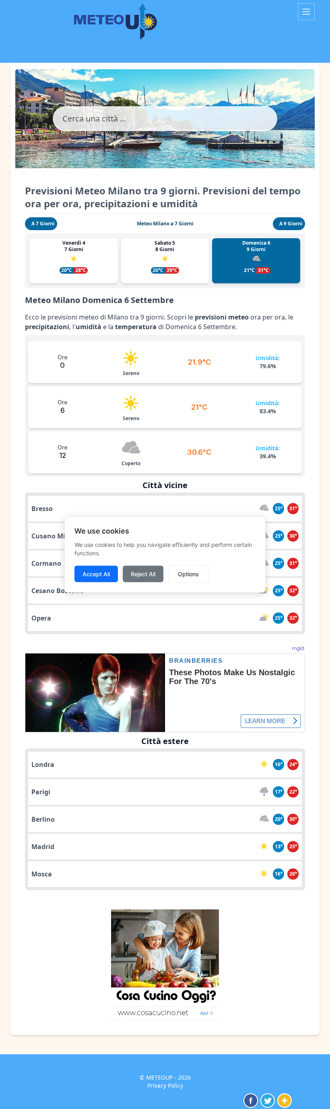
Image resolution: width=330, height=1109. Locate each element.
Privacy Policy (165, 1085)
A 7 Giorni (43, 223)
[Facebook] (250, 1100)
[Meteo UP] (152, 21)
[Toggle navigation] (306, 11)
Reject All (143, 573)
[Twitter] (267, 1100)
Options (188, 573)
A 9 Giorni (291, 223)
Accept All (96, 573)
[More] (284, 1100)
